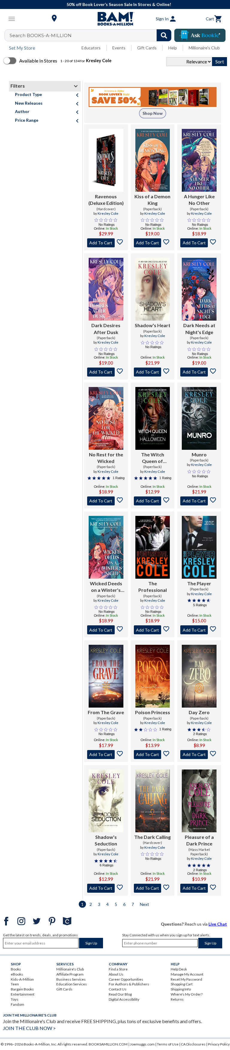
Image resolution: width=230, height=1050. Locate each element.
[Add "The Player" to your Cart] (199, 629)
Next (144, 904)
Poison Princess (152, 712)
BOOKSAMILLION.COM (108, 1044)
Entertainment (22, 994)
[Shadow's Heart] (153, 289)
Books (16, 969)
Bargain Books (22, 989)
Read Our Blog (120, 994)
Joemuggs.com (142, 1044)
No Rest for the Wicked (106, 458)
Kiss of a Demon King (152, 199)
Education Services (71, 984)
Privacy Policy (219, 1044)
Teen (15, 984)
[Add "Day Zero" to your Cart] (199, 754)
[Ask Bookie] (200, 35)
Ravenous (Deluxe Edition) (106, 199)
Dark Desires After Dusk (105, 328)
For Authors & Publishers (129, 984)
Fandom (17, 1004)
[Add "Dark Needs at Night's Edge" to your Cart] (199, 372)
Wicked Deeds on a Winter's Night (106, 587)
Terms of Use (167, 1044)
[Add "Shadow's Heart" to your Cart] (153, 372)
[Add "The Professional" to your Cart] (153, 629)
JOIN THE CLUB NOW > (29, 1028)
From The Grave (106, 712)
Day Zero (199, 712)
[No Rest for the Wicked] (106, 418)
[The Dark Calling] (153, 801)
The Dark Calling (152, 837)
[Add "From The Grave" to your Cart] (106, 754)
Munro (199, 454)
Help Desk (179, 969)
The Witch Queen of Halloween (152, 458)
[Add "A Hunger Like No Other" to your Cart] (199, 242)
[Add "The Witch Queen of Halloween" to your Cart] (153, 500)
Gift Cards (147, 47)
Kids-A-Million (22, 979)
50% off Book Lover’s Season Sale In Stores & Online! (118, 4)
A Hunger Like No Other (199, 199)
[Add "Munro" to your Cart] (199, 500)
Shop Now (153, 113)
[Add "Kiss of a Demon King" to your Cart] (153, 242)
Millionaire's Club (204, 47)
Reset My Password (186, 979)
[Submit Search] (164, 35)
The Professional (152, 586)
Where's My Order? (186, 994)
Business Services (71, 979)
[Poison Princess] (153, 676)
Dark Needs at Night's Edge (199, 328)
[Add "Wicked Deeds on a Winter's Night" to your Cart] (106, 629)
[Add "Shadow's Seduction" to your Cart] (106, 888)
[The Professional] (153, 547)
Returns (177, 999)
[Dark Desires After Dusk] (106, 289)
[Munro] (199, 418)
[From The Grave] (106, 676)
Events (118, 47)
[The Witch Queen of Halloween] (153, 418)
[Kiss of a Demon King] (153, 160)
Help (172, 47)
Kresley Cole (108, 213)
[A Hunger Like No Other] (199, 160)
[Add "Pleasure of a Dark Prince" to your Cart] (199, 888)
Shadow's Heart (152, 325)
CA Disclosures (193, 1044)
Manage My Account (187, 974)
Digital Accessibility (124, 999)
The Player (199, 583)
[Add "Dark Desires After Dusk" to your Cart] (106, 372)
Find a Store (118, 969)
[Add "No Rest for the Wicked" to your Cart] (106, 500)
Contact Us (117, 989)
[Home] (115, 19)
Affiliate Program (70, 974)
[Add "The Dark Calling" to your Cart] (153, 888)
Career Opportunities (126, 979)
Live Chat (217, 923)
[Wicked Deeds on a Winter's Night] (106, 547)
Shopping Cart (182, 984)
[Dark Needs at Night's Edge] (199, 289)
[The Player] (199, 547)
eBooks (17, 974)
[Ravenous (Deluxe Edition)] (106, 160)
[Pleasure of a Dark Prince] (199, 801)
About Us (116, 974)
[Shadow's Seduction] (106, 801)
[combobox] (92, 35)
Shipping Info (181, 989)
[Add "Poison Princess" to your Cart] (153, 754)
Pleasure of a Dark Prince (199, 840)
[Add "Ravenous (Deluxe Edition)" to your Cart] (106, 242)
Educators (91, 47)
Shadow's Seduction (106, 840)
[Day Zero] (199, 676)
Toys (14, 999)
